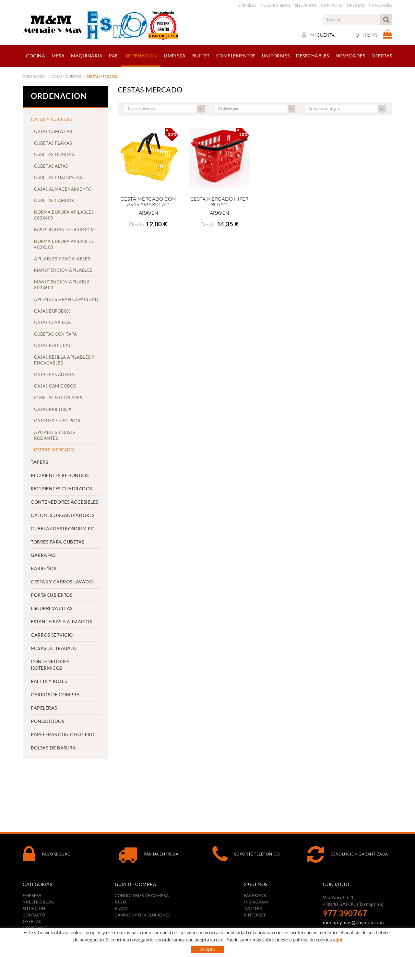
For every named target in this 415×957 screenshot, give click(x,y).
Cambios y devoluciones (142, 915)
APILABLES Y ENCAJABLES (62, 259)
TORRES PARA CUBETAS (57, 541)
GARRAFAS (43, 555)
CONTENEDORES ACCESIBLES (64, 502)
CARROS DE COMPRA (55, 694)
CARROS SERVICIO (52, 635)
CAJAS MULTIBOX (52, 409)
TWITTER (253, 908)
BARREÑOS (43, 568)
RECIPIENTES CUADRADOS (61, 488)
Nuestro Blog (275, 5)
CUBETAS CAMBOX (54, 200)
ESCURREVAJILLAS (52, 608)
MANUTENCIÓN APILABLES (63, 270)
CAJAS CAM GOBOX (55, 386)
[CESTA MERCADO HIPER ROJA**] (219, 157)
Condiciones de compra (142, 895)
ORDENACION (34, 76)
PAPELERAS (44, 708)
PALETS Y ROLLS (49, 681)
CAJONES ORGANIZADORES (63, 515)
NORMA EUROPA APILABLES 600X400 (64, 215)
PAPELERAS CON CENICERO (62, 734)
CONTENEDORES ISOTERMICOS (50, 665)
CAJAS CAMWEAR (53, 131)
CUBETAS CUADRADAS (58, 177)
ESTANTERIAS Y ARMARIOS (61, 621)
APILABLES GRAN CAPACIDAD (66, 299)
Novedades (380, 5)
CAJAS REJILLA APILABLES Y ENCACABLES (64, 360)
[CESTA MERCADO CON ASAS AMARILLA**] (148, 157)
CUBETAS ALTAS (51, 166)
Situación (305, 5)
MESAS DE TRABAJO (54, 648)
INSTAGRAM (256, 902)
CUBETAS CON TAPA (55, 334)
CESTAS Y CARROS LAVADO (62, 581)
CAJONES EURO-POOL (57, 420)
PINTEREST (255, 915)
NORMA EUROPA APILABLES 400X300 (64, 244)
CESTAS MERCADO (54, 450)
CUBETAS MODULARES (58, 397)
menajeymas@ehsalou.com (353, 922)
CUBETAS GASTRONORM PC (62, 528)
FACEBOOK (255, 895)
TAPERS (39, 462)
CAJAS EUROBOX (52, 311)
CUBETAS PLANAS (53, 143)
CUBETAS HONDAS (54, 154)
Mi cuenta (322, 35)
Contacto (331, 5)
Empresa (247, 5)
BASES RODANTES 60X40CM (64, 229)
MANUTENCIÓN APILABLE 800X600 (62, 285)
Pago (120, 902)
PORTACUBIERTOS (51, 595)
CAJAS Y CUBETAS (66, 76)
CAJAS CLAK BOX (52, 322)
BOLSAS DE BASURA (53, 747)
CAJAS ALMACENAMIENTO (62, 189)
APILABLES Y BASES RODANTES (55, 435)
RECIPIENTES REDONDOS (60, 475)
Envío (121, 908)
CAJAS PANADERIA (54, 374)
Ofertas (355, 5)
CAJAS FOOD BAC (53, 345)
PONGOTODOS (47, 721)
